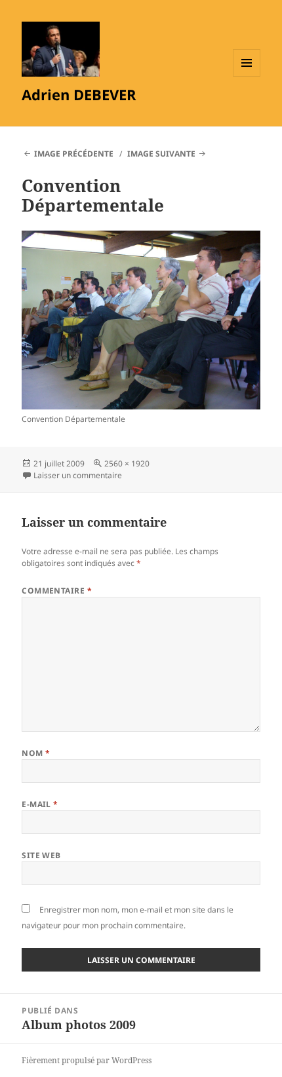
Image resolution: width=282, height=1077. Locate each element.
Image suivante (161, 153)
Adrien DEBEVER (79, 94)
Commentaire (57, 590)
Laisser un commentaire (77, 475)
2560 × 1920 (127, 463)
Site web (41, 855)
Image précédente (73, 153)
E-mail (40, 804)
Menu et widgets (246, 76)
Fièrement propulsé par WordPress (86, 1060)
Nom (36, 753)
